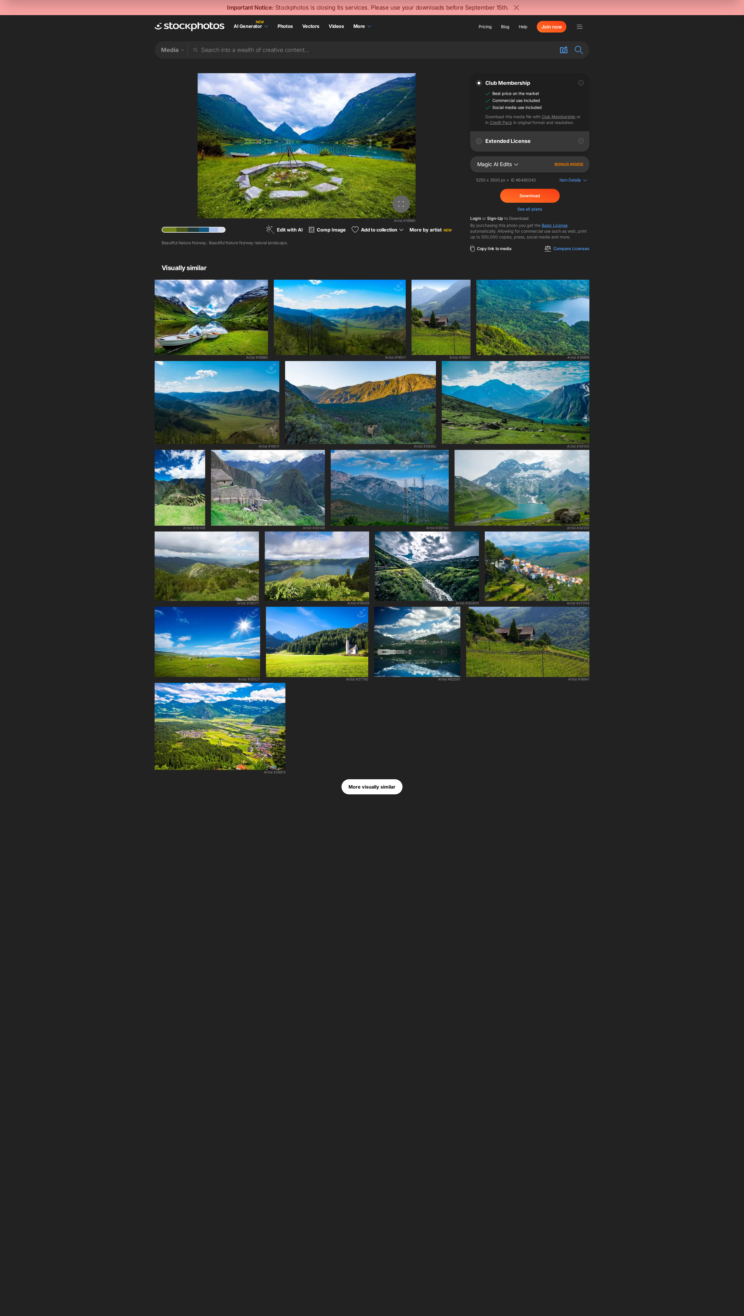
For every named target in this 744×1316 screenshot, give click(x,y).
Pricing (485, 26)
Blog (505, 26)
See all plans (529, 209)
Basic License (555, 225)
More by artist (430, 230)
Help (523, 26)
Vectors (310, 26)
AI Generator (248, 26)
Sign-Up (495, 218)
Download (530, 195)
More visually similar (372, 787)
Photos (285, 26)
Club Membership (558, 116)
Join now (551, 27)
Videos (336, 26)
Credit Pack (501, 122)
